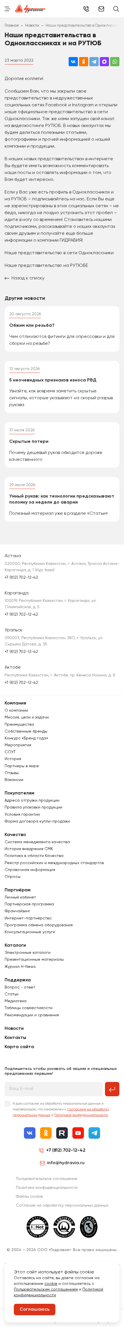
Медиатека (16, 1001)
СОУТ (10, 752)
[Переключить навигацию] (7, 8)
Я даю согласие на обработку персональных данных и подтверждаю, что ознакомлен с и (61, 1109)
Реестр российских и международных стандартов (54, 863)
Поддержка (18, 980)
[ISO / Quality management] (64, 1227)
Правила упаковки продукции (33, 807)
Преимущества (19, 725)
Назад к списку (28, 278)
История (13, 759)
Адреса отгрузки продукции (32, 800)
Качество (15, 835)
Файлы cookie (29, 1197)
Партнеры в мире (22, 766)
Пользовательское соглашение (46, 1179)
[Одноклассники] (46, 1133)
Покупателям (19, 793)
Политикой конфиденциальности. (81, 1115)
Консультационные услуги (30, 932)
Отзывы (12, 773)
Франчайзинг (17, 911)
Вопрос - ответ (20, 987)
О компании (16, 710)
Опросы (12, 877)
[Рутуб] (62, 1133)
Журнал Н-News (20, 967)
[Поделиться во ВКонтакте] (73, 61)
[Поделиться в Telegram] (94, 61)
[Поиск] (116, 8)
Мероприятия (18, 745)
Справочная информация (30, 870)
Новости (14, 1028)
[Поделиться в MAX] (104, 61)
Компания (15, 703)
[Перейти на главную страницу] (30, 9)
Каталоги (15, 945)
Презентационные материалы (34, 960)
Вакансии (14, 780)
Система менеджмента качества (37, 842)
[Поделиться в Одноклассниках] (83, 61)
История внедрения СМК (29, 849)
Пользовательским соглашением (46, 1289)
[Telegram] (94, 1133)
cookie (50, 1284)
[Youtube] (78, 1133)
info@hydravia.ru (65, 1163)
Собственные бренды (26, 731)
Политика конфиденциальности (47, 1188)
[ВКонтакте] (29, 1133)
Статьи (11, 994)
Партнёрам (18, 890)
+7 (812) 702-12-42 (86, 9)
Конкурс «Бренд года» (26, 738)
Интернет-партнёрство (28, 918)
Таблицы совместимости (28, 1008)
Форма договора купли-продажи (37, 821)
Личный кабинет (20, 897)
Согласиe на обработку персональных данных (62, 1205)
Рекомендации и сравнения (32, 1015)
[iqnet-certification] (38, 1227)
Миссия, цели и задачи (27, 717)
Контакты (15, 1038)
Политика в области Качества (34, 856)
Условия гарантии (22, 815)
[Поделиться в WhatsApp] (114, 61)
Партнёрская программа (29, 904)
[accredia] (88, 1227)
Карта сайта (19, 1047)
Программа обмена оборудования (39, 925)
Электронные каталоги (27, 953)
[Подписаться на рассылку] (112, 1089)
